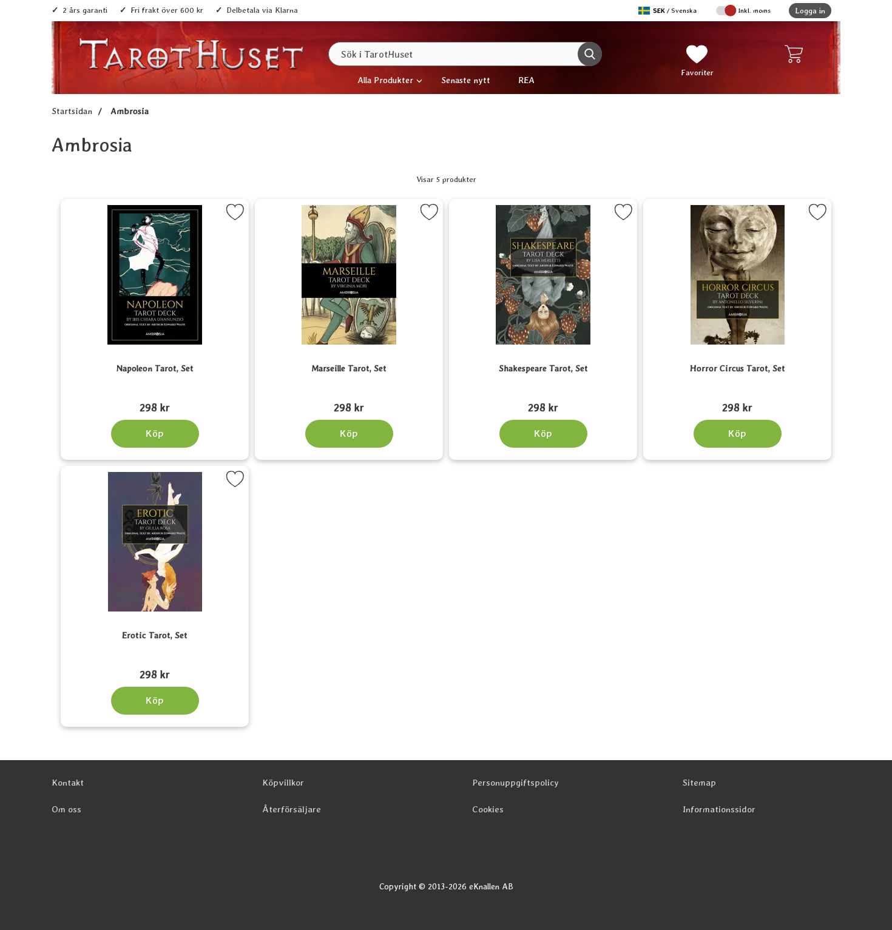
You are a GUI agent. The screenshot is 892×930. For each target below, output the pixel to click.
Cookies (488, 809)
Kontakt (68, 782)
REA (526, 80)
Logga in (810, 10)
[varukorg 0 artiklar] (796, 54)
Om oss (66, 809)
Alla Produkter (385, 80)
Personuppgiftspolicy (515, 782)
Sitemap (699, 782)
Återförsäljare (291, 809)
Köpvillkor (283, 782)
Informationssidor (719, 809)
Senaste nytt (465, 80)
